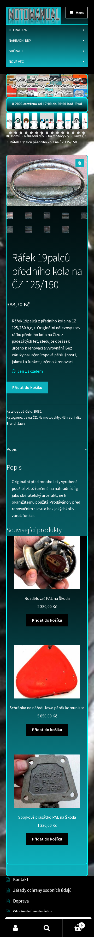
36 (36, 132)
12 (68, 122)
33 (21, 132)
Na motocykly (49, 417)
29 (78, 127)
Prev (43, 116)
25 (57, 127)
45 (83, 132)
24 (52, 127)
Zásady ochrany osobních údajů (42, 890)
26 (62, 127)
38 (47, 132)
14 (78, 122)
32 (15, 132)
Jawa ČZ (30, 417)
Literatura (18, 30)
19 (26, 127)
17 (15, 127)
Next (50, 116)
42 (68, 132)
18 (21, 127)
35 (31, 132)
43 (73, 132)
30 (83, 127)
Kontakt (20, 879)
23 (47, 127)
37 (41, 132)
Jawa (21, 423)
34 (26, 132)
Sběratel (16, 51)
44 (78, 132)
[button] (79, 163)
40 (57, 132)
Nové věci (17, 61)
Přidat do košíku (27, 387)
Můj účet (15, 928)
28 (73, 127)
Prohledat (47, 928)
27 (68, 127)
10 (57, 122)
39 (52, 132)
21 (36, 127)
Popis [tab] (12, 449)
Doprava (21, 901)
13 (73, 122)
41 (62, 132)
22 (41, 127)
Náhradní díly (20, 40)
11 (62, 122)
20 (31, 127)
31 (10, 132)
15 (83, 122)
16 (10, 127)
